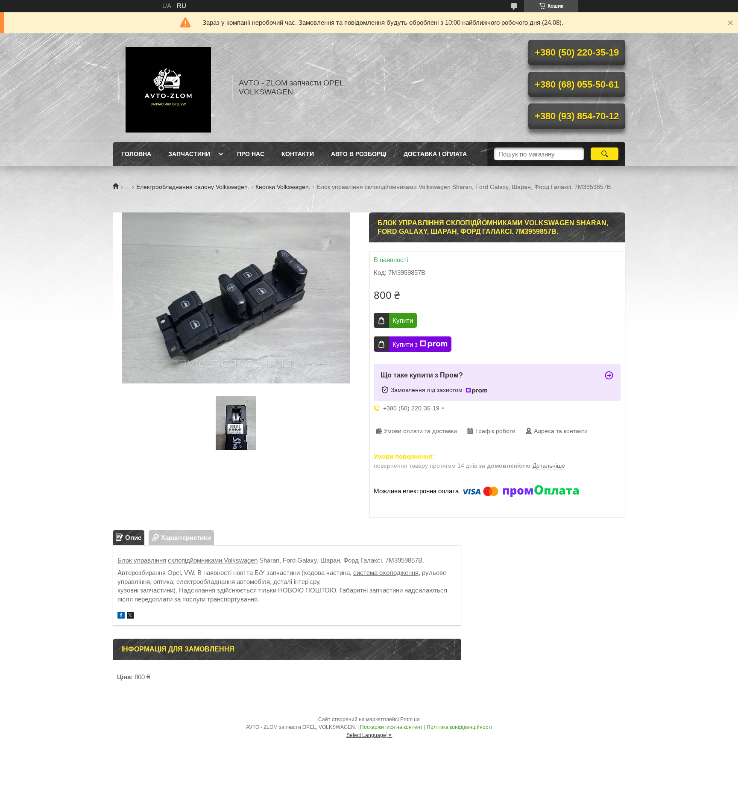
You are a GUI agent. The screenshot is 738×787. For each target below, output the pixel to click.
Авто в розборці (359, 153)
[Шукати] (604, 153)
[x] (130, 616)
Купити (402, 320)
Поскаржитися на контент (391, 727)
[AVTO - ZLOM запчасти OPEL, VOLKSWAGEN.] (168, 88)
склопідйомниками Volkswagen (213, 560)
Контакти (297, 153)
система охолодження (386, 572)
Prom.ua (410, 719)
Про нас (250, 153)
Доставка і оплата (435, 153)
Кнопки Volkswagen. (282, 186)
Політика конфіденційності (459, 727)
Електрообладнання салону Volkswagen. (192, 186)
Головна (136, 153)
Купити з (405, 344)
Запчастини (189, 153)
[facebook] (121, 616)
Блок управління (141, 560)
